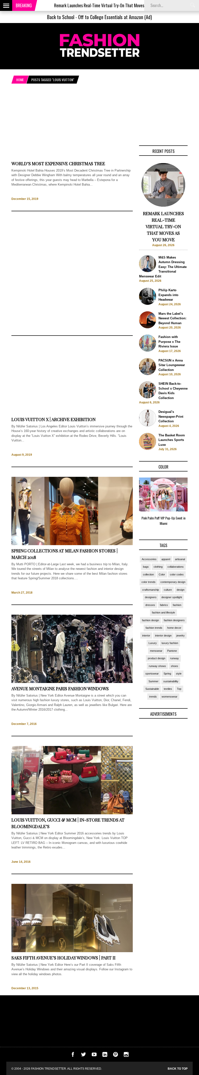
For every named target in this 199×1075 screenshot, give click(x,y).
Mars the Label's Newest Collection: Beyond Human (172, 318)
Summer (153, 681)
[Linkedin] (104, 1056)
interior (146, 635)
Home (20, 79)
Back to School (60, 17)
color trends (148, 582)
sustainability (170, 681)
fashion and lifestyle (163, 612)
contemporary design (172, 582)
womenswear (169, 696)
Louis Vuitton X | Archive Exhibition (53, 419)
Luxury (153, 643)
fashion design (150, 620)
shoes (174, 666)
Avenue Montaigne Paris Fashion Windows (60, 688)
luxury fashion (170, 643)
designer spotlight (171, 597)
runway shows (157, 666)
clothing (158, 566)
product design (156, 658)
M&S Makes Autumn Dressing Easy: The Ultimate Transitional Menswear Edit (163, 267)
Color (162, 574)
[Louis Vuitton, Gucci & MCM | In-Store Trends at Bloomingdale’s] (72, 813)
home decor (174, 627)
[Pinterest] (115, 1056)
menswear (156, 650)
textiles (168, 688)
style (179, 673)
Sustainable (152, 688)
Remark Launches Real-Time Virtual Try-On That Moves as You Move (90, 5)
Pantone (172, 650)
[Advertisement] (72, 273)
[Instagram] (126, 1056)
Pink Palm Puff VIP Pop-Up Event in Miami (163, 520)
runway (174, 658)
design (180, 589)
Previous (129, 503)
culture (168, 589)
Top (179, 688)
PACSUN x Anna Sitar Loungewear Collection (171, 365)
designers (151, 597)
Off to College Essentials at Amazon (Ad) (115, 17)
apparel (165, 559)
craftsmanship (150, 589)
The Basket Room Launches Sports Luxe (171, 440)
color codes (177, 574)
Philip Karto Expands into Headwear (168, 294)
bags (146, 566)
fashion (177, 605)
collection (148, 574)
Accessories (149, 559)
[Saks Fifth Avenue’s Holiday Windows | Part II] (72, 951)
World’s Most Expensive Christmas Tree (58, 163)
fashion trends (154, 627)
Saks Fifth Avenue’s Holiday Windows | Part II (63, 958)
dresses (150, 605)
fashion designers (174, 620)
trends (153, 696)
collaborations (175, 566)
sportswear (152, 673)
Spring (167, 673)
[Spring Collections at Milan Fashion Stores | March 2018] (72, 544)
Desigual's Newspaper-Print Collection (170, 416)
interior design (163, 635)
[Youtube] (94, 1056)
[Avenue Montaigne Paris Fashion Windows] (72, 682)
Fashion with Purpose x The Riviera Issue (169, 341)
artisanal (180, 559)
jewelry (180, 635)
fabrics (164, 605)
